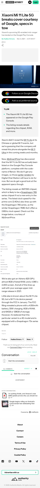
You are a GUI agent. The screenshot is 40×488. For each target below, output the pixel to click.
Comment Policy (16, 347)
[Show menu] (2, 2)
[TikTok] (37, 461)
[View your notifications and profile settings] (36, 368)
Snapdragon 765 (29, 192)
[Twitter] (23, 461)
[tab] (8, 369)
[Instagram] (10, 461)
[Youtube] (16, 461)
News (4, 331)
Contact (20, 431)
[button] (20, 2)
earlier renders (24, 175)
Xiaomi (4, 333)
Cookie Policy (20, 455)
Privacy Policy (20, 449)
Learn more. (36, 11)
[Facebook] (3, 461)
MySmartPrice (34, 228)
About (20, 424)
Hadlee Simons (9, 39)
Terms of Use (20, 443)
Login (36, 2)
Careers (20, 437)
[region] (20, 382)
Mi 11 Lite (28, 140)
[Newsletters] (30, 461)
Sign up (34, 352)
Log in (29, 352)
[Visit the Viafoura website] (33, 412)
